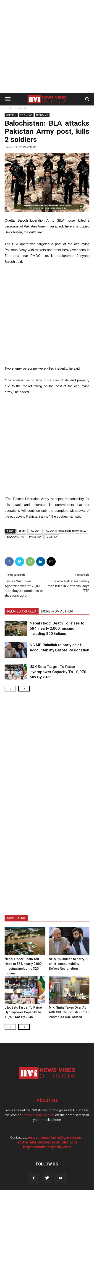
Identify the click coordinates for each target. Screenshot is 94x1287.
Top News (26, 115)
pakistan (35, 536)
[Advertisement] (47, 46)
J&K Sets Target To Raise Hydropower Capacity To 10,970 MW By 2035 (58, 671)
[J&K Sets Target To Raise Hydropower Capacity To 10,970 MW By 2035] (16, 672)
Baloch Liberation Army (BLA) (66, 531)
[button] (87, 99)
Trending (42, 115)
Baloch (36, 531)
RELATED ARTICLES (21, 611)
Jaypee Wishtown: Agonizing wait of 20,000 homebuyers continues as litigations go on (24, 588)
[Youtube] (60, 1178)
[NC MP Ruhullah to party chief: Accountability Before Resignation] (16, 650)
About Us (47, 1100)
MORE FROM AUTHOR (57, 611)
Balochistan (15, 536)
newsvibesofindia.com (38, 1115)
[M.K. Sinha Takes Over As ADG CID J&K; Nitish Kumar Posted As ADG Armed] (69, 990)
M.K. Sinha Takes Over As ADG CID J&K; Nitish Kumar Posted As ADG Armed (69, 1012)
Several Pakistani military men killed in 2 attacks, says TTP (68, 586)
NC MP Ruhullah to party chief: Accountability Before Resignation (66, 963)
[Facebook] (34, 1178)
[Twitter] (47, 1178)
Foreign (22, 108)
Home (9, 108)
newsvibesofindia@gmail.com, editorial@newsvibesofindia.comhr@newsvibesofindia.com (50, 1142)
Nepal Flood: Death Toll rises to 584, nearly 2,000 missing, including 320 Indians (57, 628)
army (22, 531)
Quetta (52, 536)
